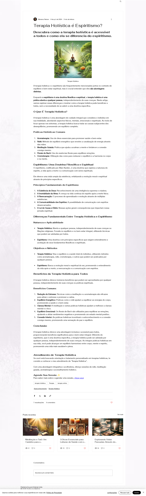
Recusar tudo (124, 493)
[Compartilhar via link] (50, 396)
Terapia (51, 383)
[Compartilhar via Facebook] (34, 396)
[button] (120, 1)
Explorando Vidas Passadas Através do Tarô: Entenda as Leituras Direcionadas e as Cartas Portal (107, 440)
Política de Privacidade (54, 493)
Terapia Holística (54, 389)
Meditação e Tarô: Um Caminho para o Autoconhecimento (35, 440)
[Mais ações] (111, 19)
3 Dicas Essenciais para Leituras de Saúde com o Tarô (72, 440)
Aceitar (136, 493)
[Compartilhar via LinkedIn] (45, 396)
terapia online (62, 383)
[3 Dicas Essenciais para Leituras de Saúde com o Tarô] (73, 427)
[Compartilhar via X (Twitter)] (40, 396)
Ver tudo (120, 414)
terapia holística (40, 383)
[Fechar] (143, 492)
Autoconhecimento (40, 389)
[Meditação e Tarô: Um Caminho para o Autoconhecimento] (38, 427)
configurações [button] (112, 493)
